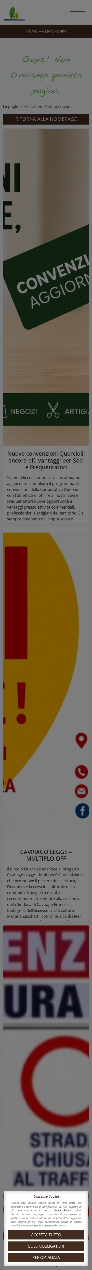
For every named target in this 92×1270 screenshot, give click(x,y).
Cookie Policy (63, 1210)
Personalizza (46, 1257)
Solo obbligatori (46, 1246)
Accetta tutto (46, 1235)
